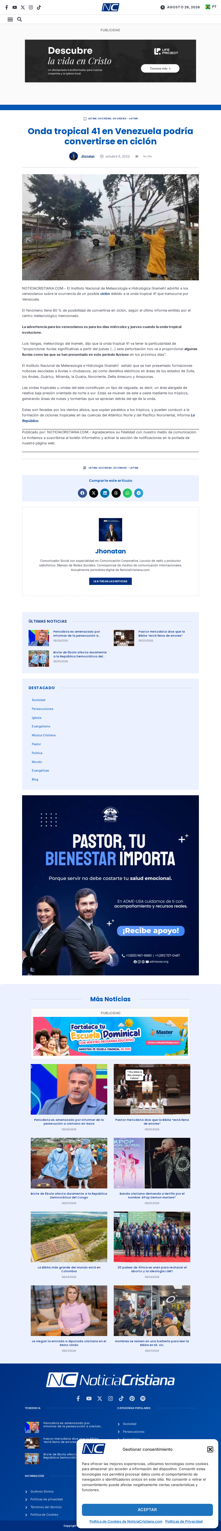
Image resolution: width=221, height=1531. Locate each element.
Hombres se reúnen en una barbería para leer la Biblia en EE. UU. (152, 1343)
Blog (35, 779)
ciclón (105, 294)
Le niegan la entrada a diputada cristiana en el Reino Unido (69, 1343)
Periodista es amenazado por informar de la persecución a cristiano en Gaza (76, 635)
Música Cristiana (44, 735)
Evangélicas (40, 770)
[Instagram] (31, 7)
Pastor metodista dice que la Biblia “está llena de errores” (162, 633)
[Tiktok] (39, 7)
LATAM (92, 118)
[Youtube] (14, 7)
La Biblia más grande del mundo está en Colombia (69, 1269)
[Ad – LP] (110, 81)
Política (37, 753)
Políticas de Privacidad (184, 1521)
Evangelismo (41, 726)
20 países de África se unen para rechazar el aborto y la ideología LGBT (152, 1269)
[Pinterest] (132, 1398)
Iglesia (36, 718)
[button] (210, 1449)
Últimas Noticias (48, 621)
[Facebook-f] (6, 7)
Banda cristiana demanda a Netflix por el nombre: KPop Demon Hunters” (152, 1195)
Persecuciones (42, 709)
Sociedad (105, 118)
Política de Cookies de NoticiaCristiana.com (126, 1521)
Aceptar (147, 1509)
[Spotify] (143, 1398)
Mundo (37, 762)
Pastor (36, 744)
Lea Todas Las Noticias (110, 581)
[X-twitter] (22, 7)
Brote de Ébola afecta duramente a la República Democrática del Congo (80, 656)
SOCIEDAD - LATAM (125, 118)
